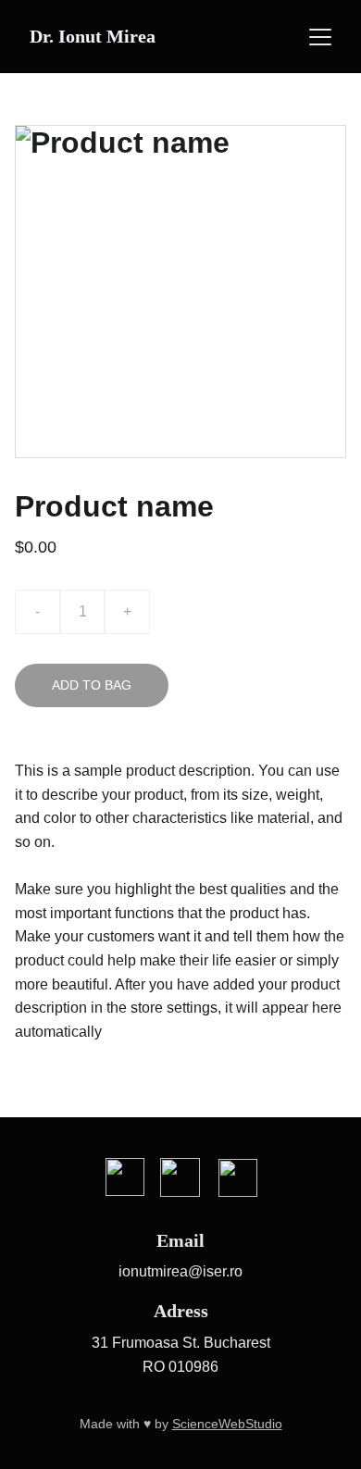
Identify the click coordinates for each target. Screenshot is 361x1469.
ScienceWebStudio (227, 1423)
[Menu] (320, 37)
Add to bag (91, 685)
